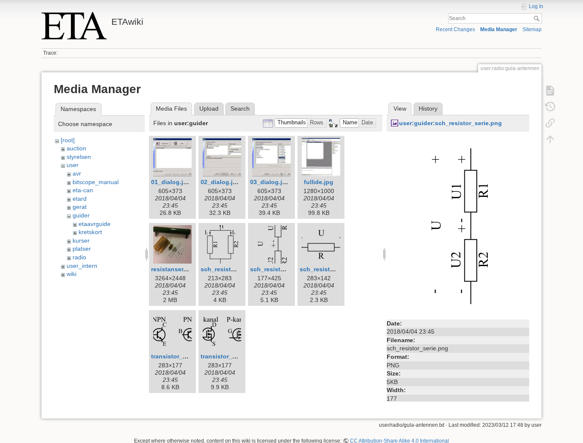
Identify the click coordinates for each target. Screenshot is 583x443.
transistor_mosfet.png (233, 356)
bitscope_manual (96, 182)
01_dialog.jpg (171, 182)
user (73, 164)
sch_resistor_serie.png (283, 269)
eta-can (83, 190)
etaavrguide (95, 223)
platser (82, 248)
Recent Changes (455, 29)
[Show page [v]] (550, 90)
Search (537, 18)
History (428, 108)
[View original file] (458, 226)
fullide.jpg (318, 182)
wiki (71, 273)
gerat (80, 206)
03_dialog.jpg (270, 182)
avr (77, 173)
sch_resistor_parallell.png (239, 269)
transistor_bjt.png (177, 356)
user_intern (82, 265)
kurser (81, 240)
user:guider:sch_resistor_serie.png (450, 123)
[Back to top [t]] (550, 139)
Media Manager (498, 29)
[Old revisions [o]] (550, 107)
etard (80, 198)
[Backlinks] (550, 123)
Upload (209, 108)
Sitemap (532, 29)
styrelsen (79, 156)
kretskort (90, 232)
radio (79, 257)
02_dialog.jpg (220, 182)
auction (76, 148)
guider (81, 215)
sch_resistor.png (324, 269)
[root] (68, 140)
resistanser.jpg (172, 269)
